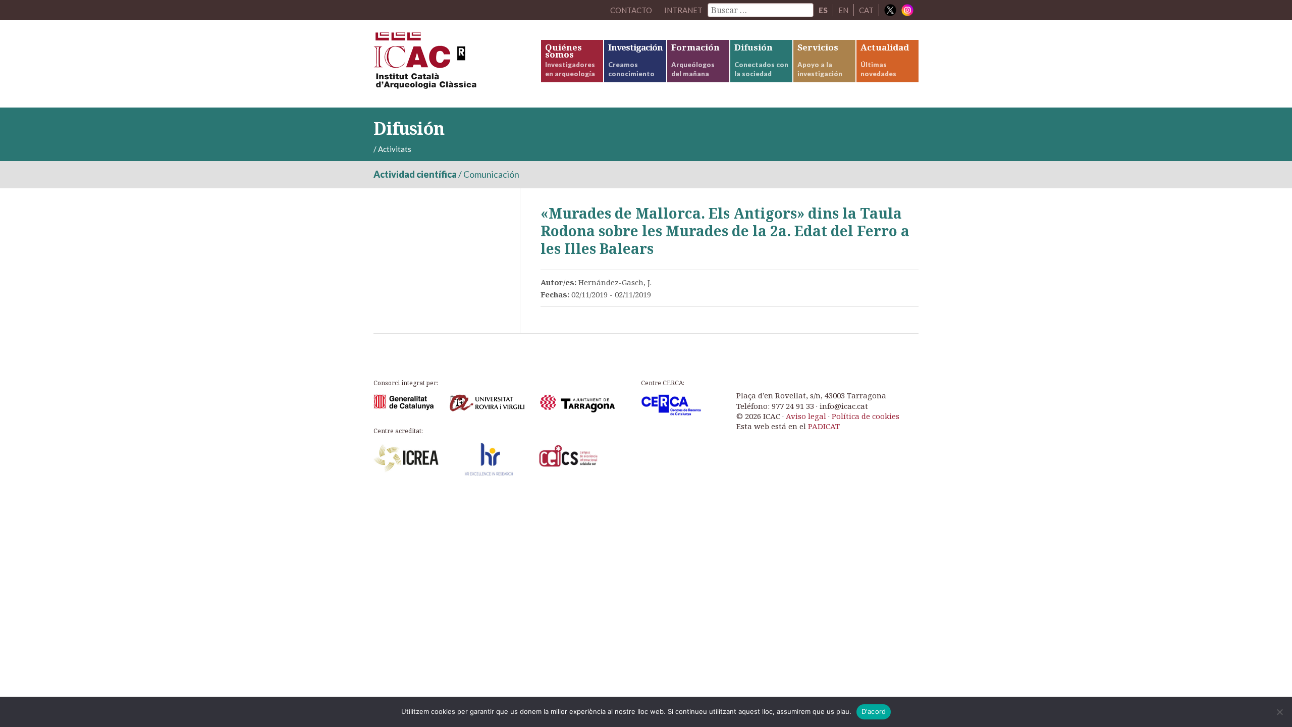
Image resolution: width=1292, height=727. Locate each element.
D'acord (874, 711)
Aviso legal (806, 416)
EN (843, 10)
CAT (866, 10)
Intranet (683, 10)
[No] (1279, 712)
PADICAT (824, 426)
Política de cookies (865, 416)
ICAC (449, 63)
